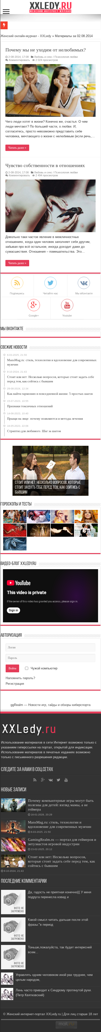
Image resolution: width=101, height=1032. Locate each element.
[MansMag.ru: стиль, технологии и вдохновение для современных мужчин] (13, 827)
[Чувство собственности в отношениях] (50, 205)
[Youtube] (66, 780)
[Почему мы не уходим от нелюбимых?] (50, 90)
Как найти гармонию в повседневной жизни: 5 (41, 25)
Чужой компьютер (43, 668)
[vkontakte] (50, 780)
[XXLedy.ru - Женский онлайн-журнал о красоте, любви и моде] (50, 7)
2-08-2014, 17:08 (18, 56)
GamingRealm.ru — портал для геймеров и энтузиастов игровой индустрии (62, 841)
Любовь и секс (43, 56)
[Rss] (35, 780)
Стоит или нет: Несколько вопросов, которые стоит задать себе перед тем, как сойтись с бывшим (61, 861)
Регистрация (15, 683)
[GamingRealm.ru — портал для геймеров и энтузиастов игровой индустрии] (13, 844)
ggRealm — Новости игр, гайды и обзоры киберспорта (50, 705)
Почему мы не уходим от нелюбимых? (45, 49)
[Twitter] (58, 780)
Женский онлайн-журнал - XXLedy (25, 36)
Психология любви (66, 56)
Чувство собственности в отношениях (45, 165)
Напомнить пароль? (20, 678)
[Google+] (42, 780)
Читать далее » (17, 147)
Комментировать (19, 60)
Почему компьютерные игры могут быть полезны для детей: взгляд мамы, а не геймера (61, 804)
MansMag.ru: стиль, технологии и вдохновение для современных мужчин (59, 824)
